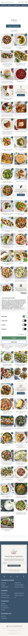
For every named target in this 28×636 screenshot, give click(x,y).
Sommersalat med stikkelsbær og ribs (21, 513)
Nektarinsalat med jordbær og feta (7, 412)
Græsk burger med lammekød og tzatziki (7, 82)
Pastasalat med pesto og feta (21, 347)
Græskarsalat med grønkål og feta (21, 64)
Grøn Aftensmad (5, 595)
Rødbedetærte (21, 81)
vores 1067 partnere (9, 299)
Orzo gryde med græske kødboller (21, 230)
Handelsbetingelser (19, 585)
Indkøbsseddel (4, 587)
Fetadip (7, 512)
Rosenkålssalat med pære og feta (20, 463)
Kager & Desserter (19, 595)
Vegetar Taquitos (20, 181)
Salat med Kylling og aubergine (7, 530)
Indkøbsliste (17, 5)
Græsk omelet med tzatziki (21, 412)
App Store (3, 616)
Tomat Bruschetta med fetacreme (7, 230)
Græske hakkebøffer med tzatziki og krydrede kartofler (7, 132)
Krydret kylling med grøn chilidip (7, 150)
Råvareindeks (4, 605)
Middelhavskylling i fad (20, 114)
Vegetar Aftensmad (19, 593)
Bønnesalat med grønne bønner (7, 365)
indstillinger (16, 308)
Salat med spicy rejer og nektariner (20, 214)
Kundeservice (18, 583)
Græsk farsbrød (7, 166)
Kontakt (3, 610)
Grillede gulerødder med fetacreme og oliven (7, 347)
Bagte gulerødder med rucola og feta (7, 429)
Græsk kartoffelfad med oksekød (7, 47)
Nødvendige (14, 341)
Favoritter (24, 5)
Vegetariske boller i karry (21, 47)
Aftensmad (3, 593)
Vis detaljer (21, 334)
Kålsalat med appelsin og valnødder (21, 365)
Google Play (4, 618)
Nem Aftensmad (5, 597)
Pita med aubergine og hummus (7, 264)
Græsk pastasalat (21, 246)
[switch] (24, 321)
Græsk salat (7, 381)
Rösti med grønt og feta (21, 150)
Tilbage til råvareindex (13, 26)
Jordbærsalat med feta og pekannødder (7, 463)
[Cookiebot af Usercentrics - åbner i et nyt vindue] (20, 293)
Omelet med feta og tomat (7, 497)
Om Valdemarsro (5, 608)
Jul (15, 597)
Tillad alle (14, 338)
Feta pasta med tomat (21, 131)
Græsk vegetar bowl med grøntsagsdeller (7, 115)
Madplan (10, 5)
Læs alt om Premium (19, 587)
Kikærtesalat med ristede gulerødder (21, 497)
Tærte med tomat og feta (7, 280)
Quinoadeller (21, 381)
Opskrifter (3, 5)
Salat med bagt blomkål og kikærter (7, 182)
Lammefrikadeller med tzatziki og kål (7, 214)
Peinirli (21, 263)
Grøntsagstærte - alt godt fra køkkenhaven (21, 280)
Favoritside (3, 583)
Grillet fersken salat (7, 479)
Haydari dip (21, 166)
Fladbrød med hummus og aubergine (7, 99)
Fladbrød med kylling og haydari (7, 247)
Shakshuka (7, 445)
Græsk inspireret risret (7, 198)
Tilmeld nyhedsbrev (14, 565)
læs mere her (17, 570)
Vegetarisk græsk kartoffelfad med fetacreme (7, 65)
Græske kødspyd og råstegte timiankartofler (21, 446)
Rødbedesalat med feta (21, 428)
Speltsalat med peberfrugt (21, 480)
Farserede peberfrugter (7, 396)
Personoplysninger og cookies (14, 630)
